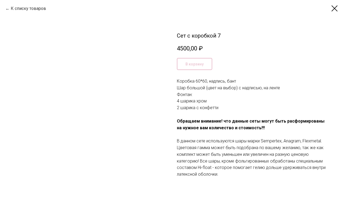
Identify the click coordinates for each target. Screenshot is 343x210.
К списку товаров (28, 8)
